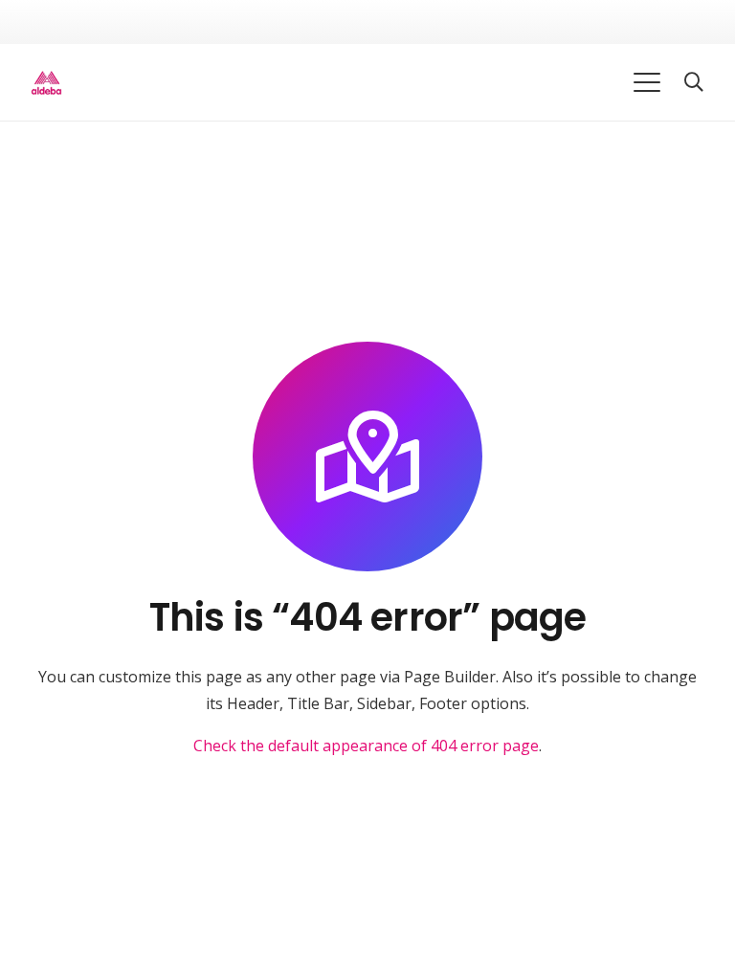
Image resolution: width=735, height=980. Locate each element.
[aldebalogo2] (46, 83)
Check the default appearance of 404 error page (366, 745)
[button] (648, 82)
